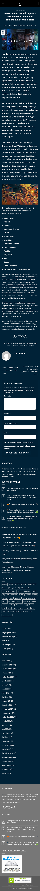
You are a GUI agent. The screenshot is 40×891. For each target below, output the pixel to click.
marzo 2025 (6, 701)
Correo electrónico (11, 423)
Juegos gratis (6, 633)
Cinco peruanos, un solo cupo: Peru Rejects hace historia (22, 489)
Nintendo (17, 598)
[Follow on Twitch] (14, 807)
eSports (4, 628)
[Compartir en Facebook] (18, 336)
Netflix (11, 598)
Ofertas (4, 641)
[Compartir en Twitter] (22, 336)
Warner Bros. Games (8, 611)
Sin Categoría (6, 645)
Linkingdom (32, 25)
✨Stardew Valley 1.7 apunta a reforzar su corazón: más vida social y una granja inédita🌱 (22, 519)
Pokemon (34, 601)
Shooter (31, 605)
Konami (21, 346)
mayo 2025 (6, 693)
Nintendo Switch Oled (28, 598)
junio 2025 (5, 689)
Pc (9, 601)
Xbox (17, 611)
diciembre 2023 (7, 753)
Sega (25, 346)
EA (29, 588)
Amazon (15, 346)
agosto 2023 (6, 769)
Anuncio (16, 584)
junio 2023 (5, 773)
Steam (9, 608)
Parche (4, 601)
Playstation (26, 601)
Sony (32, 346)
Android (4, 584)
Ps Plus (12, 605)
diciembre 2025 (7, 665)
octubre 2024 (6, 713)
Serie (29, 346)
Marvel (21, 594)
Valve (32, 608)
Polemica (5, 605)
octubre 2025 (6, 673)
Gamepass (26, 591)
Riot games (19, 605)
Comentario (8, 396)
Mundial (34, 594)
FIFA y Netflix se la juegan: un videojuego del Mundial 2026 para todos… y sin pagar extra (22, 497)
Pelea (13, 601)
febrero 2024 (6, 745)
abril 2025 (5, 697)
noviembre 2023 (7, 757)
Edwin (4, 551)
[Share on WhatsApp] (14, 336)
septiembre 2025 (8, 677)
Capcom (4, 588)
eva (3, 542)
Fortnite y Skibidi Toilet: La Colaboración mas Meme (10, 370)
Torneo (20, 608)
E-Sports (23, 588)
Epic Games (5, 591)
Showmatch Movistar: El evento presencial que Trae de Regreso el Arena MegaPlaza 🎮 (18, 570)
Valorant (26, 608)
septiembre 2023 (8, 765)
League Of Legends (12, 594)
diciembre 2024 (7, 705)
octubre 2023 (6, 761)
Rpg (26, 605)
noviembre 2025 (7, 669)
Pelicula (19, 601)
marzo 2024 (6, 741)
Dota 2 (17, 588)
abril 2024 (5, 737)
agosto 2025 (6, 681)
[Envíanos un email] (11, 807)
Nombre (7, 414)
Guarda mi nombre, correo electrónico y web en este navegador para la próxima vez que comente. (19, 446)
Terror (14, 608)
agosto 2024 (6, 721)
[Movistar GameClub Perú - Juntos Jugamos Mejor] (20, 3)
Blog (19, 885)
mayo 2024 (6, 733)
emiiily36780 (6, 559)
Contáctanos (27, 885)
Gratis (33, 591)
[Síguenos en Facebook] (3, 807)
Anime (11, 584)
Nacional (4, 598)
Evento (13, 591)
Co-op (11, 588)
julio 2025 (5, 685)
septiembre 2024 (8, 717)
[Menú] (3, 3)
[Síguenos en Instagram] (7, 807)
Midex (4, 534)
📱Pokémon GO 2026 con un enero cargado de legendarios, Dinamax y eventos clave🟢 (22, 511)
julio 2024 (5, 725)
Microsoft (28, 594)
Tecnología (6, 649)
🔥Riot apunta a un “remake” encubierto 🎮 (22, 504)
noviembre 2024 (7, 709)
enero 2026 (6, 661)
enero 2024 (6, 749)
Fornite (19, 591)
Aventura (23, 584)
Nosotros (11, 885)
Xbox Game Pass (26, 611)
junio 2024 (5, 729)
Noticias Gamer (20, 11)
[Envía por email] (25, 336)
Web (5, 433)
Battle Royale (32, 584)
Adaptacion (9, 346)
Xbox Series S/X (7, 615)
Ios (3, 594)
